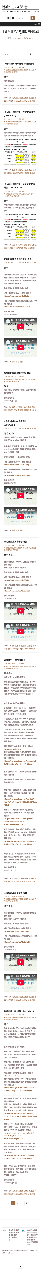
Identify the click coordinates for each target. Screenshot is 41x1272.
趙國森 (26, 70)
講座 (17, 101)
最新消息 (21, 67)
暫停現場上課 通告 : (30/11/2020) (19, 1011)
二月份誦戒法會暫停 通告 (15, 892)
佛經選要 (9, 72)
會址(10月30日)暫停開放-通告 (17, 373)
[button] (35, 24)
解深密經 (8, 70)
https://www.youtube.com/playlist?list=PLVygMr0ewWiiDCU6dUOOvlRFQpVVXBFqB (20, 802)
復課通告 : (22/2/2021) (14, 660)
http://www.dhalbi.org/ (13, 749)
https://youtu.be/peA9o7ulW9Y (17, 307)
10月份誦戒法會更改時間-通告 (18, 259)
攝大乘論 (31, 70)
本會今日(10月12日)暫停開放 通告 (19, 63)
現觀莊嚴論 (15, 70)
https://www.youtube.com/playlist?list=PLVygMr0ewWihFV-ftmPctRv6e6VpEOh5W (19, 822)
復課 (16, 72)
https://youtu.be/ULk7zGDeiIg (16, 296)
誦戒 (13, 72)
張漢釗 (21, 70)
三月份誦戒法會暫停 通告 (15, 541)
